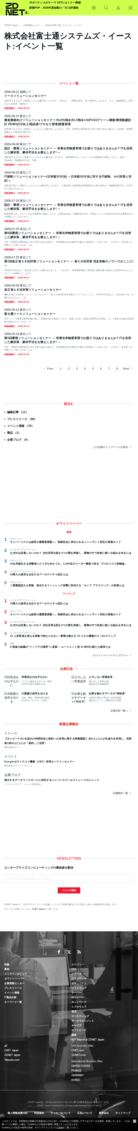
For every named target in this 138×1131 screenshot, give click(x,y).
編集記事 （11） (17, 412)
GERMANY (78, 1075)
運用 (74, 1011)
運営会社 (104, 1112)
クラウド (77, 973)
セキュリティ (79, 983)
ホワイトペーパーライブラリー (110, 655)
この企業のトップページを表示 (110, 447)
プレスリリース (13, 988)
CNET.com (78, 1050)
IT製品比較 (10, 997)
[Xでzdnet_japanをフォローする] (69, 952)
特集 (6, 964)
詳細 (60, 1127)
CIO (74, 969)
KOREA (76, 1079)
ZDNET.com (79, 1055)
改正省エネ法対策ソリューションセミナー (33, 289)
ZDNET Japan (11, 25)
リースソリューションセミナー (25, 95)
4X (5, 1045)
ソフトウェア (79, 988)
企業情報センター (31, 25)
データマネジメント (83, 1020)
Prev (50, 368)
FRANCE (76, 1070)
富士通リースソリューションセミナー (30, 313)
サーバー (77, 992)
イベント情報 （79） (20, 425)
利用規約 (39, 1112)
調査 (74, 1034)
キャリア (77, 1025)
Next (126, 368)
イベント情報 (11, 992)
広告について (84, 1112)
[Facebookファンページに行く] (59, 952)
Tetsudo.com (12, 1059)
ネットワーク (79, 1001)
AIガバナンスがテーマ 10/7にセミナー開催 (55, 2)
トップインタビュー (15, 973)
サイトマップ (122, 1112)
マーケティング (80, 1016)
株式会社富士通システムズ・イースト (63, 25)
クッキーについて (61, 1112)
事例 (6, 969)
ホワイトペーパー (14, 978)
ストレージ (78, 997)
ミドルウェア (79, 1006)
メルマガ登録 (69, 890)
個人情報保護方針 (18, 1112)
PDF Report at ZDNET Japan (88, 1039)
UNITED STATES (81, 1065)
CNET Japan (38, 909)
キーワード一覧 (13, 1001)
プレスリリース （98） (22, 419)
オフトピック (79, 1030)
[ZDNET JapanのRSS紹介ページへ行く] (79, 952)
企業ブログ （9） (18, 439)
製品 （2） (14, 432)
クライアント (79, 978)
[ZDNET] (15, 7)
